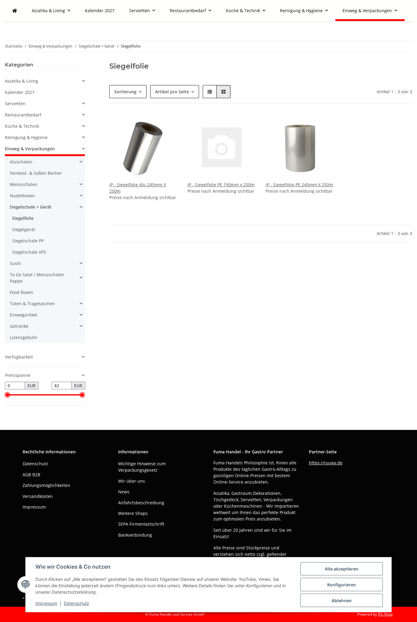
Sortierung (125, 92)
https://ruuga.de (326, 463)
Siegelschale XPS (29, 252)
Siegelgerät (23, 229)
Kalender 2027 (19, 92)
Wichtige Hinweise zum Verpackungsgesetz (142, 467)
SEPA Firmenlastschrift (141, 524)
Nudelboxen (22, 195)
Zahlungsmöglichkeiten (46, 485)
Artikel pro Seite (172, 92)
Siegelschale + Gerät (31, 207)
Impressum (46, 603)
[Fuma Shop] (14, 10)
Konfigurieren (341, 584)
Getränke (19, 326)
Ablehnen (342, 600)
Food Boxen (21, 292)
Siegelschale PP (28, 241)
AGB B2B (31, 474)
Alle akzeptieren (341, 568)
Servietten (15, 103)
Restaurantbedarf (23, 115)
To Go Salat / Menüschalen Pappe (37, 278)
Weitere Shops (133, 513)
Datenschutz (76, 603)
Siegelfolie (23, 218)
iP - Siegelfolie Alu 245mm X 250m (137, 188)
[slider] (7, 394)
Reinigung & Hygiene (26, 137)
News (123, 492)
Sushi (15, 263)
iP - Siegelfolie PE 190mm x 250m (221, 185)
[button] (210, 91)
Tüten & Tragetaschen (32, 303)
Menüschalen (24, 184)
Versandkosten (38, 496)
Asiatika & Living (21, 81)
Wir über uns (131, 481)
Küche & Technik (22, 126)
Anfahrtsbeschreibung (141, 503)
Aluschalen (21, 162)
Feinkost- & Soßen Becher (36, 173)
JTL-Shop (385, 614)
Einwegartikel (23, 315)
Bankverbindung (135, 535)
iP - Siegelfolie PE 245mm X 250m (299, 185)
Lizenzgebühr (24, 337)
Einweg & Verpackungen (30, 149)
